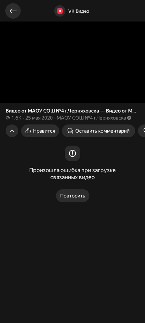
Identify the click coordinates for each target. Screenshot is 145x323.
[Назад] (13, 11)
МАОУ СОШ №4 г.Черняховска (91, 118)
